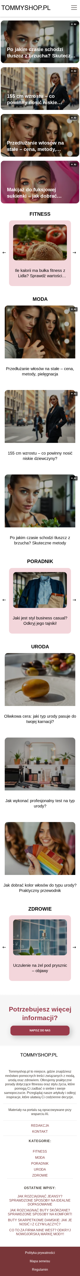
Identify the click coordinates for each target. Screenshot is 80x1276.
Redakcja (40, 1125)
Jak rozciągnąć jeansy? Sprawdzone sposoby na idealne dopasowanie (40, 1200)
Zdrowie (40, 909)
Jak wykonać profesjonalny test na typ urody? (40, 803)
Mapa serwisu (40, 1261)
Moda (40, 299)
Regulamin (40, 1269)
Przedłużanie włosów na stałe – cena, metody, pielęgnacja (35, 146)
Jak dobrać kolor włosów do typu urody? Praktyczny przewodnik (40, 888)
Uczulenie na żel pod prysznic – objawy (40, 968)
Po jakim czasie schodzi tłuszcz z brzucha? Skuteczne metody (41, 53)
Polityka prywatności (40, 1252)
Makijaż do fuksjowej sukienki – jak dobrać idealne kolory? (32, 193)
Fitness (40, 214)
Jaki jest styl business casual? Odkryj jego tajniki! (40, 621)
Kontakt (40, 1131)
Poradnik (40, 561)
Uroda (40, 646)
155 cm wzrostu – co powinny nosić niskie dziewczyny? (32, 99)
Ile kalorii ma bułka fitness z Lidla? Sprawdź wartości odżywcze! (40, 273)
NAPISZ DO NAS (40, 1030)
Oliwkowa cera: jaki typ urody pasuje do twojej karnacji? (40, 719)
